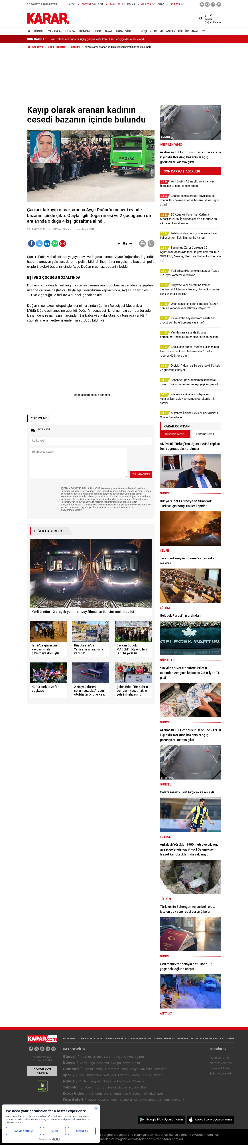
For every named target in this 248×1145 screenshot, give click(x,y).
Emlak (99, 1069)
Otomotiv (112, 1069)
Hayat (108, 31)
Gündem (96, 1094)
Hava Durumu (219, 1058)
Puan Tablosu (219, 1068)
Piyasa (88, 1069)
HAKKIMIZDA (71, 1038)
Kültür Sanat (188, 31)
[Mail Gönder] (62, 243)
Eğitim (139, 1057)
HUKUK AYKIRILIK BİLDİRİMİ (217, 1038)
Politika (86, 1057)
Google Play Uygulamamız (164, 1119)
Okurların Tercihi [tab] (175, 434)
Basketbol (94, 1075)
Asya (126, 1063)
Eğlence (139, 1081)
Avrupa (116, 1063)
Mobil (88, 1087)
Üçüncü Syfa (101, 1057)
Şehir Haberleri (220, 1073)
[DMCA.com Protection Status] (42, 1086)
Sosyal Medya (117, 1087)
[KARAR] (48, 18)
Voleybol (109, 1075)
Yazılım (134, 1087)
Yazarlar (55, 31)
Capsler (103, 1100)
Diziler (83, 1081)
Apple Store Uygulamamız (213, 1119)
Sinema (115, 1094)
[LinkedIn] (47, 243)
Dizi (106, 1094)
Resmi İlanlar (164, 31)
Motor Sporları (141, 1075)
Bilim (144, 1087)
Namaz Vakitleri (221, 1063)
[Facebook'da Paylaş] (31, 243)
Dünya (70, 31)
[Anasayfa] (29, 31)
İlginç (136, 1094)
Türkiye (117, 1057)
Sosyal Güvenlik (141, 1069)
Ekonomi (84, 31)
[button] (119, 243)
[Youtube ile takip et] (202, 4)
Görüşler (144, 31)
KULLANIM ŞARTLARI (138, 1038)
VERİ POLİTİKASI (187, 1038)
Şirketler (160, 1069)
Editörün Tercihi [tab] (205, 434)
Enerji (124, 1069)
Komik (127, 1094)
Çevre (128, 1057)
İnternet (100, 1087)
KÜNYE (98, 1038)
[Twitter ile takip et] (218, 4)
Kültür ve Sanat (145, 1100)
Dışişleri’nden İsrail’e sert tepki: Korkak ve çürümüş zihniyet (87, 39)
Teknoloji (71, 1087)
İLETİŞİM (86, 1038)
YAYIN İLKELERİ (113, 1038)
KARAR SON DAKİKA (42, 1071)
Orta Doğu (87, 1063)
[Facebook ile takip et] (213, 4)
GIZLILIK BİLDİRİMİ (164, 1038)
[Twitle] (39, 243)
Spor (97, 31)
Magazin (95, 1081)
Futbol (80, 1075)
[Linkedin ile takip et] (48, 1048)
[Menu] (203, 31)
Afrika (135, 1063)
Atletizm (124, 1075)
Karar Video (124, 31)
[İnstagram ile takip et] (207, 4)
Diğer (158, 1075)
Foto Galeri (73, 1099)
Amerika (103, 1063)
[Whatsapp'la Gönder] (54, 243)
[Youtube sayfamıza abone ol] (42, 1048)
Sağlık (107, 1081)
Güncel (39, 31)
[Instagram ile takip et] (53, 1048)
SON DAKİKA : (36, 39)
